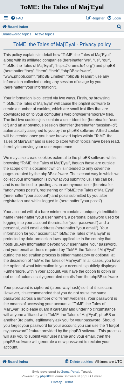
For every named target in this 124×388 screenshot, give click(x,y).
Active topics (44, 34)
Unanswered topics (16, 34)
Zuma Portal (70, 371)
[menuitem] (16, 18)
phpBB (45, 376)
